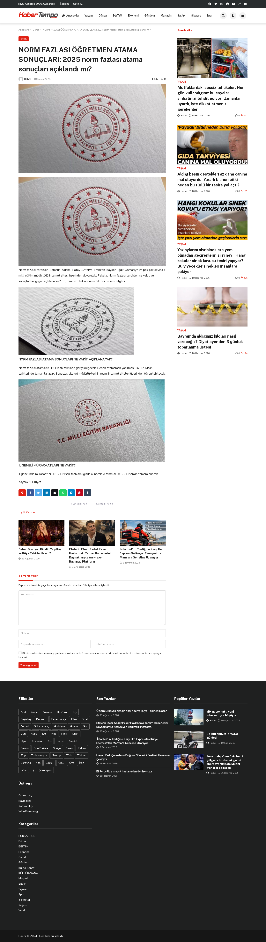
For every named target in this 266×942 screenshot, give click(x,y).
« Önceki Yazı (79, 504)
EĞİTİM (117, 15)
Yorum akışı (25, 806)
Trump (56, 755)
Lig (44, 734)
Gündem (149, 15)
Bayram (62, 712)
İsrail (24, 770)
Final (85, 719)
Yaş (38, 763)
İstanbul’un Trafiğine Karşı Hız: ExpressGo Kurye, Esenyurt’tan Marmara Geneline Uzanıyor (141, 553)
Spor (209, 15)
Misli (64, 734)
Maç (53, 734)
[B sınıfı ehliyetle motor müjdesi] (188, 739)
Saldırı (73, 741)
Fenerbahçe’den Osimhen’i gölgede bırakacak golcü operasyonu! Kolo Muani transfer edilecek (224, 762)
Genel (36, 29)
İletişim (64, 3)
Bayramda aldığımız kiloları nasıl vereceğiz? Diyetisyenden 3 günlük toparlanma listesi (210, 341)
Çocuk (49, 763)
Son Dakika (41, 748)
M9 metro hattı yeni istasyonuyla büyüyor (221, 713)
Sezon (25, 748)
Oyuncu (37, 741)
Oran (75, 734)
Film (74, 719)
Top (23, 755)
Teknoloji (24, 900)
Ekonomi (133, 15)
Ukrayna (26, 763)
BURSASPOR (26, 836)
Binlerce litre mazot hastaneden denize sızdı (124, 771)
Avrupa (47, 712)
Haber (27, 79)
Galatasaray (41, 726)
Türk (69, 755)
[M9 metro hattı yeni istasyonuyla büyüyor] (188, 717)
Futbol (25, 726)
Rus (49, 741)
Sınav (69, 748)
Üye (71, 763)
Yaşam (89, 15)
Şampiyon (45, 770)
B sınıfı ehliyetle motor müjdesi (222, 735)
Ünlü (61, 763)
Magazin (166, 15)
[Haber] (20, 79)
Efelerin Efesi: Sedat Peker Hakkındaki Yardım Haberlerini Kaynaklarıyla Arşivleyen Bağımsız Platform (132, 725)
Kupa (34, 734)
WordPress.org (28, 811)
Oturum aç (25, 795)
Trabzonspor (39, 755)
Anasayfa (72, 15)
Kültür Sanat (26, 868)
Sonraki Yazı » (104, 504)
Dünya (103, 15)
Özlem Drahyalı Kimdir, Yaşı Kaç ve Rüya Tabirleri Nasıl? (131, 711)
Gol (85, 726)
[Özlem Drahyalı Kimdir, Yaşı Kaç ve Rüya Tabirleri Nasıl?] (41, 533)
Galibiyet (59, 726)
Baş (74, 712)
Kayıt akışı (24, 801)
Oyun (24, 741)
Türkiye (81, 755)
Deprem (41, 719)
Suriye (57, 748)
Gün (23, 734)
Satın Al (78, 3)
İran (81, 763)
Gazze (74, 726)
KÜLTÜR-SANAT (29, 873)
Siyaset (196, 15)
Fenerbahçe (58, 719)
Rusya (60, 741)
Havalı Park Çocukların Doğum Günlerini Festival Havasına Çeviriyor (133, 757)
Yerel (21, 910)
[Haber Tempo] (38, 15)
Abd (23, 712)
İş (33, 770)
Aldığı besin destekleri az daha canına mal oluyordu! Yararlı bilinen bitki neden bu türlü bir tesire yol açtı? (212, 179)
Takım (82, 748)
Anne (34, 712)
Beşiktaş (26, 719)
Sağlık (181, 15)
